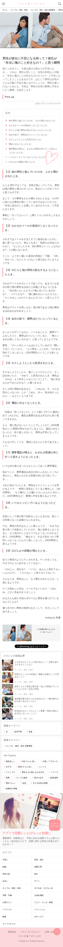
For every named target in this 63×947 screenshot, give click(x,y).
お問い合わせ (51, 932)
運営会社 (12, 932)
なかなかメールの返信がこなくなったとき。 (29, 125)
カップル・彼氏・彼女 (12, 888)
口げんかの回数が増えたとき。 (23, 162)
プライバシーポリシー (30, 932)
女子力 (8, 767)
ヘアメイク (7, 909)
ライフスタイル (9, 924)
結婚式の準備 (11, 788)
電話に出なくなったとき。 (21, 144)
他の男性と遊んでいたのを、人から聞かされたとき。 (33, 120)
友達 (30, 732)
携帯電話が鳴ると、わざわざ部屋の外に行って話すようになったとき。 (33, 151)
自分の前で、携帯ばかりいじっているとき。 (29, 135)
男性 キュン (11, 783)
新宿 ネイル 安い (25, 767)
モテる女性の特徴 (40, 783)
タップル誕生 (21, 778)
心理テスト (7, 902)
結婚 (4, 867)
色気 (8, 778)
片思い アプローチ (50, 761)
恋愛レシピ (31, 3)
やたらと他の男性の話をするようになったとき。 (31, 130)
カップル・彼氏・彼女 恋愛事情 (19, 746)
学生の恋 (6, 874)
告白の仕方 (38, 778)
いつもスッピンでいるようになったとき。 (28, 157)
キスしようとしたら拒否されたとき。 (26, 139)
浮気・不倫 (7, 895)
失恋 (24, 783)
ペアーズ (54, 772)
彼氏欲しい (10, 761)
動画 (4, 917)
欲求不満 (18, 732)
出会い (5, 881)
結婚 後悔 (54, 778)
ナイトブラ (10, 772)
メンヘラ (42, 767)
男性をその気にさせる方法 (33, 772)
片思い (5, 860)
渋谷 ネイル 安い (29, 761)
